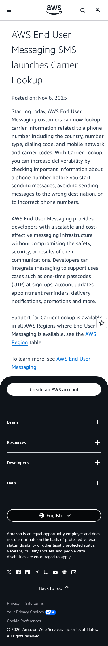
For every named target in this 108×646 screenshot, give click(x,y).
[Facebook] (18, 573)
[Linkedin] (27, 573)
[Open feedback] (101, 323)
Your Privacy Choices (25, 611)
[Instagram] (37, 573)
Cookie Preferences (24, 620)
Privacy (13, 603)
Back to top (50, 588)
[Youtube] (55, 573)
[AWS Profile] (97, 10)
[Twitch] (46, 573)
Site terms (34, 603)
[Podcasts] (64, 573)
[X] (9, 573)
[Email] (73, 573)
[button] (54, 389)
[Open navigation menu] (9, 10)
